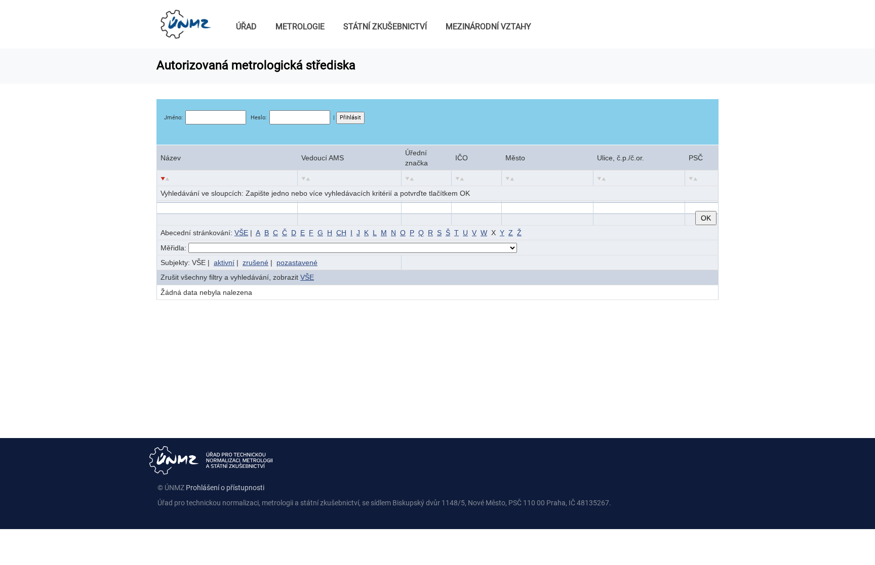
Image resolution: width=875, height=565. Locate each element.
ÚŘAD (246, 26)
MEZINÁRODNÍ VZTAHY (488, 26)
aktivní (224, 262)
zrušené (255, 262)
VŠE (241, 233)
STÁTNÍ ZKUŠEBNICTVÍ (385, 26)
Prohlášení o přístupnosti (225, 488)
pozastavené (296, 262)
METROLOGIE (300, 26)
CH (341, 233)
